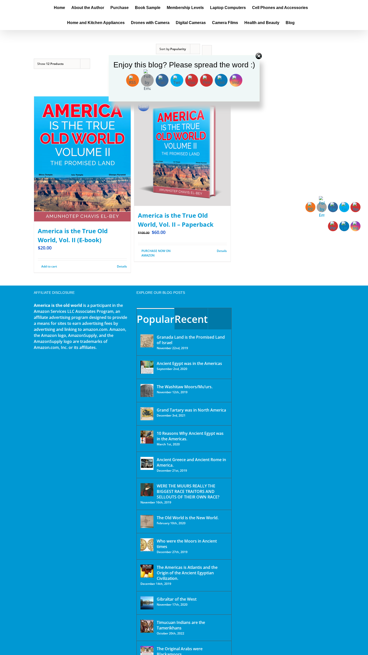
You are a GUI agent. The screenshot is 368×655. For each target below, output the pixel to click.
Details (122, 266)
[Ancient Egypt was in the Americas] (146, 367)
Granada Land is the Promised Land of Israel (191, 339)
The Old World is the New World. (188, 517)
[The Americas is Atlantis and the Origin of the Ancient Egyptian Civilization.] (146, 571)
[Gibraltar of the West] (146, 602)
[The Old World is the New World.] (146, 521)
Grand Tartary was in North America (191, 410)
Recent (191, 319)
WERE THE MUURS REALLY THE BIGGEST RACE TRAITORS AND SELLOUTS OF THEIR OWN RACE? (188, 491)
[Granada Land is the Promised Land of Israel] (146, 340)
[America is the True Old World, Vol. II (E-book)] (82, 158)
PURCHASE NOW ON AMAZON (155, 253)
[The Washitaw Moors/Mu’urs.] (146, 390)
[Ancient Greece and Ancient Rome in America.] (146, 463)
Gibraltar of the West (177, 599)
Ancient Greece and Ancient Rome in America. (191, 462)
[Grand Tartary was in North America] (146, 413)
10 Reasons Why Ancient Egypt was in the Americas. (190, 436)
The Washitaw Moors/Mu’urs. (185, 386)
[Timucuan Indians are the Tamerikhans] (146, 626)
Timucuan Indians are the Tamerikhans (181, 625)
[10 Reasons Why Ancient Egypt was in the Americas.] (146, 437)
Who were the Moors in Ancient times (187, 543)
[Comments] (219, 318)
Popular (155, 319)
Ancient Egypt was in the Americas (189, 363)
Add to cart (49, 266)
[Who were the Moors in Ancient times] (146, 544)
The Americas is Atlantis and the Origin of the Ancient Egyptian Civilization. (187, 573)
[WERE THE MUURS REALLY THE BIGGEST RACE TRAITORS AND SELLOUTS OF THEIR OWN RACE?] (146, 489)
